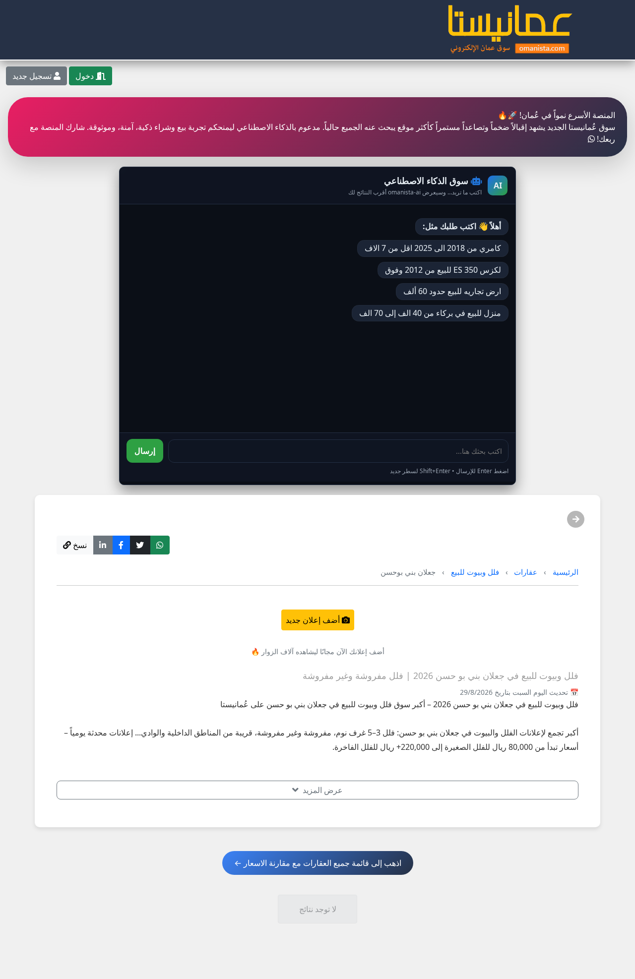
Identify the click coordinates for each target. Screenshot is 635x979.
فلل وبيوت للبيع (475, 572)
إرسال (144, 450)
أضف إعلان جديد (314, 619)
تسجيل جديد (33, 75)
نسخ (79, 545)
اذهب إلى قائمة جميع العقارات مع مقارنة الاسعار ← (317, 862)
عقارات (525, 572)
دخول (85, 75)
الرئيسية (565, 572)
